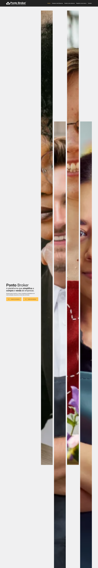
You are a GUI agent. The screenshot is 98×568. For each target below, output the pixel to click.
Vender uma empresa (69, 3)
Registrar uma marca (81, 3)
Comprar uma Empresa (57, 3)
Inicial (48, 3)
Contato (90, 3)
